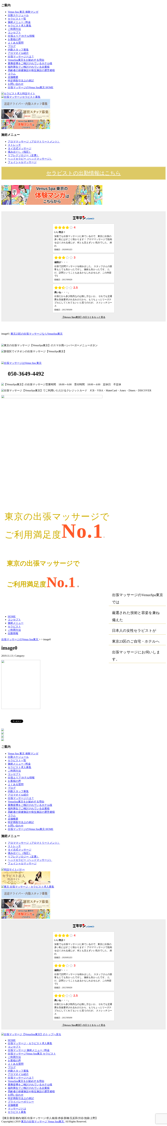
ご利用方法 (14, 29)
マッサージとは (17, 1108)
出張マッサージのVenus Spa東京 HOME (30, 87)
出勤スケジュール (18, 15)
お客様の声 (14, 39)
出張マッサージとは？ (21, 56)
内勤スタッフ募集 (18, 49)
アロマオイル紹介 (18, 53)
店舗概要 (13, 77)
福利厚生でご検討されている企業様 (29, 66)
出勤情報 (13, 633)
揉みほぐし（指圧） (19, 151)
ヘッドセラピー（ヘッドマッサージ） (30, 158)
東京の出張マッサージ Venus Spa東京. (43, 1121)
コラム (12, 73)
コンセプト (14, 32)
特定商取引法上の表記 (21, 80)
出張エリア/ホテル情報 (21, 36)
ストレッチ (14, 145)
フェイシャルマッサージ (22, 162)
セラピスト (14, 626)
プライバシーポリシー (21, 1101)
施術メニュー (15, 623)
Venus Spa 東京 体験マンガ (23, 11)
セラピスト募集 (17, 1112)
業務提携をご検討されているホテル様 (30, 63)
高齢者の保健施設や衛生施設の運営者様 (31, 70)
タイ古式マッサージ (19, 148)
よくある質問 (15, 42)
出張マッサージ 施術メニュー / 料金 (29, 1050)
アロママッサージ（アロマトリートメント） (34, 141)
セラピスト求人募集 (19, 25)
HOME (12, 616)
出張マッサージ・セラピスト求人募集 (30, 1043)
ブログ (12, 46)
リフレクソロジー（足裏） (23, 155)
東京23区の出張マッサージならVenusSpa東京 (37, 333)
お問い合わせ (15, 84)
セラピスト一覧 (17, 18)
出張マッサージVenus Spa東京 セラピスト (32, 1053)
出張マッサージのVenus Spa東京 (20, 639)
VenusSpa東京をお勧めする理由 (26, 60)
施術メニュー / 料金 (19, 22)
